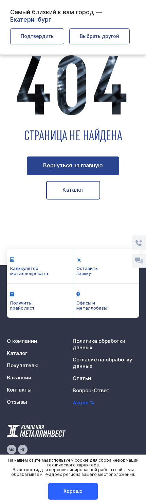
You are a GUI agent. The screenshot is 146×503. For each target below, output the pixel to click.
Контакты (19, 389)
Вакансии (19, 377)
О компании (22, 341)
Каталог (73, 189)
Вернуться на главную (73, 165)
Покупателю (23, 365)
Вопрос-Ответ (91, 390)
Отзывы (17, 402)
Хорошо (73, 491)
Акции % (83, 402)
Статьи (82, 378)
